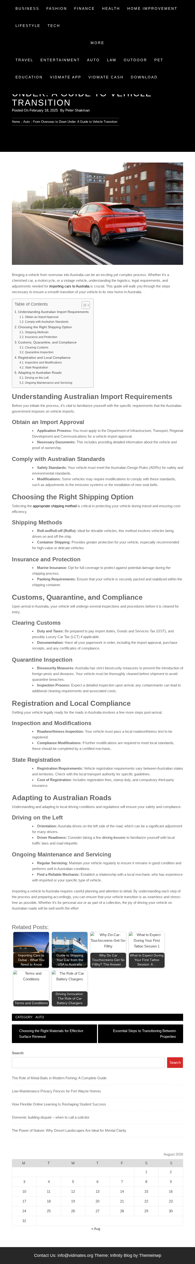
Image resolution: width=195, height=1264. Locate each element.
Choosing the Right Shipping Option (45, 327)
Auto (93, 60)
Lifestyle (27, 26)
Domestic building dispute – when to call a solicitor (50, 1117)
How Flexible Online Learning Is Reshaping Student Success (59, 1104)
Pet (158, 60)
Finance (84, 8)
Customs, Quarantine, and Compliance (47, 342)
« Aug (95, 1229)
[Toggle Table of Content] (83, 305)
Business (27, 8)
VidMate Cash (106, 77)
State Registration (36, 367)
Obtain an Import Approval (41, 317)
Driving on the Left (36, 377)
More (97, 43)
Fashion (56, 8)
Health (111, 8)
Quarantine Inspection (39, 352)
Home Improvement (152, 8)
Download (144, 77)
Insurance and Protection (41, 337)
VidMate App (65, 77)
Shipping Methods (36, 332)
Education (29, 77)
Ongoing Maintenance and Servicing (48, 382)
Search (18, 1053)
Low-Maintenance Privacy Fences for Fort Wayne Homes (56, 1091)
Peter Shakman (77, 110)
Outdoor (135, 60)
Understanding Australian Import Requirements (53, 312)
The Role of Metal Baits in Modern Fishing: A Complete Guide (59, 1078)
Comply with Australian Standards (46, 321)
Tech (54, 26)
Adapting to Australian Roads (40, 372)
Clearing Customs (36, 347)
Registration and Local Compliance (44, 357)
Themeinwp (150, 1255)
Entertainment (60, 60)
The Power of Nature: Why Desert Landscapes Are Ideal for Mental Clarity (69, 1130)
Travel (24, 60)
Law (112, 60)
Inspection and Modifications (43, 362)
